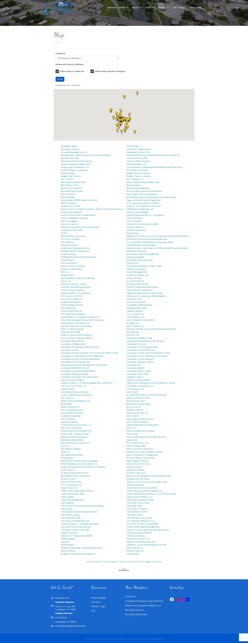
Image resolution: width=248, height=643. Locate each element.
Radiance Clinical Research (74, 437)
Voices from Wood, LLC (138, 539)
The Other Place (135, 515)
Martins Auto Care (136, 401)
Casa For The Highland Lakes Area (144, 206)
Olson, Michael (68, 419)
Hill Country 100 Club (71, 296)
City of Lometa (134, 221)
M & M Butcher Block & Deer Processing (146, 395)
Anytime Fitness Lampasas (74, 170)
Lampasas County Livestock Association (80, 359)
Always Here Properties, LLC (75, 167)
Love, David (132, 392)
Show (60, 79)
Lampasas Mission (136, 368)
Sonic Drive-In (68, 470)
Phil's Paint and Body (71, 428)
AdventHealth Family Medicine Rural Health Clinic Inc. (154, 155)
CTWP (64, 233)
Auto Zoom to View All (72, 71)
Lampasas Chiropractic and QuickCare (80, 347)
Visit (148, 7)
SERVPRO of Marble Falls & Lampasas (79, 461)
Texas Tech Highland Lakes (140, 500)
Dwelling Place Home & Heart (141, 245)
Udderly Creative (69, 533)
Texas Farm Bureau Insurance (142, 488)
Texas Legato (67, 497)
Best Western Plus (70, 185)
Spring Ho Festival (136, 470)
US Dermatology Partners (139, 533)
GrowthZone (157, 639)
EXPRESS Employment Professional (78, 257)
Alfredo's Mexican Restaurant (75, 164)
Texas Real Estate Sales (72, 500)
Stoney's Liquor (68, 479)
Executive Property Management (143, 254)
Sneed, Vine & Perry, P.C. (138, 464)
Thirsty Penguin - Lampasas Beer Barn (80, 524)
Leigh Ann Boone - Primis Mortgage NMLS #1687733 (86, 383)
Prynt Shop (132, 434)
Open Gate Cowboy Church (140, 419)
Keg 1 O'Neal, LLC (135, 326)
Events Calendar (111, 562)
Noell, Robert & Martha (72, 413)
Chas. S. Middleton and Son (74, 218)
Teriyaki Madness (135, 485)
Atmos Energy (68, 173)
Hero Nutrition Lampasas (139, 290)
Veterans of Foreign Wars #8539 (76, 536)
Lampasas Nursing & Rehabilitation (78, 371)
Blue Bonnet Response (138, 188)
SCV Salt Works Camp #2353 (141, 458)
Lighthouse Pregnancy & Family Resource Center (151, 383)
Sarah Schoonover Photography (142, 455)
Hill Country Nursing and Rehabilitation (146, 296)
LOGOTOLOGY (67, 389)
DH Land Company (70, 239)
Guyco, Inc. (66, 281)
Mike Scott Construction (138, 404)
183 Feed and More (70, 149)
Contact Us (157, 562)
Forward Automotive (71, 269)
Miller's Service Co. (70, 407)
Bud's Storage (68, 197)
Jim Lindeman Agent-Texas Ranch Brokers (82, 320)
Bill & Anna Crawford (71, 188)
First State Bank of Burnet (139, 260)
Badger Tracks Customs (138, 176)
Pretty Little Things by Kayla (75, 434)
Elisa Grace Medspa (136, 251)
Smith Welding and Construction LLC (79, 464)
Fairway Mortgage (135, 257)
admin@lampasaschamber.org (70, 626)
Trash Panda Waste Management (143, 527)
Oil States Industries (71, 416)
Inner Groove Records (71, 311)
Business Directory (94, 562)
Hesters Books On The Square (76, 293)
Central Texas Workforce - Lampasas (145, 215)
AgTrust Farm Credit (137, 158)
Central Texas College (137, 212)
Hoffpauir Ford (134, 299)
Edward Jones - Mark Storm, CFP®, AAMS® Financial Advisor (157, 248)
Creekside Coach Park (72, 230)
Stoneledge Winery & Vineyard (75, 476)
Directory (95, 602)
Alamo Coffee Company (138, 161)
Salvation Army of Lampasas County (145, 452)
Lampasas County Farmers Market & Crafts (148, 353)
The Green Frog (134, 506)
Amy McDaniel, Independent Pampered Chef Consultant (155, 167)
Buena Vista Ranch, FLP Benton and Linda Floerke (151, 197)
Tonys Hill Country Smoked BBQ (142, 524)
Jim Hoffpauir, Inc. (136, 317)
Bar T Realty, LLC (135, 179)
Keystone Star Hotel (70, 332)
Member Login (98, 606)
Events (162, 7)
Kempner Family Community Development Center (152, 329)
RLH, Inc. (65, 446)
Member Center (116, 7)
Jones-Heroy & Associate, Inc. (75, 323)
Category (60, 53)
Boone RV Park (68, 194)
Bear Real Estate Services (73, 182)
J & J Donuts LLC (135, 314)
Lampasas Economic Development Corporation (84, 365)
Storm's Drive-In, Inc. (71, 482)
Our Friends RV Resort (137, 422)
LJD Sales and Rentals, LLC (140, 386)
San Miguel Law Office (72, 455)
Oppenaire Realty (69, 422)
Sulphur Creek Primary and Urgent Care (147, 482)
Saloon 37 (65, 452)
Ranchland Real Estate (72, 440)
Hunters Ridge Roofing (72, 305)
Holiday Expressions (71, 302)
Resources (196, 7)
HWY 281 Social (68, 308)
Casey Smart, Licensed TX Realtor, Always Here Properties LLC (92, 209)
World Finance (68, 551)
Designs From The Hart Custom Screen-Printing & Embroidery (158, 236)
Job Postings (144, 562)
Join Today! (179, 7)
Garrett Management (137, 272)
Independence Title (136, 308)
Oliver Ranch (133, 416)
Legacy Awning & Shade (138, 380)
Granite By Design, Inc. (138, 275)
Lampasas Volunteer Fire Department (79, 377)
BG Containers (134, 185)
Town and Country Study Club (76, 527)
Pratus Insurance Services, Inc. (76, 431)
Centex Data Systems (71, 212)
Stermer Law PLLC (136, 473)
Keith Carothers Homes (72, 329)
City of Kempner (135, 218)
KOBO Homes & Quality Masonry (76, 335)
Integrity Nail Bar (135, 311)
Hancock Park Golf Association (76, 287)
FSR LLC (65, 272)
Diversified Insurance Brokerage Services (147, 239)
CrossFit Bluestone (136, 230)
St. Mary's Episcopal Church (75, 473)
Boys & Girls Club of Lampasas (142, 194)
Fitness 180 (132, 263)
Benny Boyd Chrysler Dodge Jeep (143, 182)
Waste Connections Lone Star (141, 542)
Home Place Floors (136, 302)
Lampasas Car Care (136, 344)
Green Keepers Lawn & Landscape (78, 278)
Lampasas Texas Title (137, 374)
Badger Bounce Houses (138, 173)
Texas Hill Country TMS (72, 494)
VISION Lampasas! (136, 536)
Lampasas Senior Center (139, 371)
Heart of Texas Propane (72, 290)
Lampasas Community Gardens (142, 347)
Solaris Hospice (134, 467)
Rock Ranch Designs (71, 449)
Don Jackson (67, 242)
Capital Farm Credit (70, 206)
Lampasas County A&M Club (141, 350)
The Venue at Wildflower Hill (75, 521)
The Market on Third (137, 512)
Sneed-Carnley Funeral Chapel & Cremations (83, 467)
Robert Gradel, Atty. (136, 446)
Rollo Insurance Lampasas (140, 449)
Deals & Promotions (128, 562)
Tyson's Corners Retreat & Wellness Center (148, 530)
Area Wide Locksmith (137, 170)
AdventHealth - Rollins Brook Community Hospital (86, 155)
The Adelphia (67, 503)
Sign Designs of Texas (137, 461)
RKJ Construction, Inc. (138, 443)
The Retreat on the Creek (139, 518)
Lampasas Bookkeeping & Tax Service (145, 341)
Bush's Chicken (68, 203)
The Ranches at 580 (70, 518)
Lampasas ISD (134, 365)
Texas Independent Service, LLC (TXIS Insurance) (151, 494)
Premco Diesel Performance (140, 431)
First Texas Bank (69, 263)
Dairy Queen (133, 233)
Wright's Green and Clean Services (78, 554)
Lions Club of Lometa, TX (73, 386)
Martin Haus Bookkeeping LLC (76, 401)
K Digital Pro (133, 323)
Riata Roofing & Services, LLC (75, 443)
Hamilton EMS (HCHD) (138, 284)
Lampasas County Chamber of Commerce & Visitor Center (90, 353)
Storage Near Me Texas (138, 479)
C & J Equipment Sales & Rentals (143, 203)
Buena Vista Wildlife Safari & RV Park (79, 200)
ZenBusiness (133, 554)
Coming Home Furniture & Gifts (142, 224)
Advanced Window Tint (138, 152)
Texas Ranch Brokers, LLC (140, 497)
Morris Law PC (134, 407)
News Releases (98, 597)
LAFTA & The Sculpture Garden (76, 338)
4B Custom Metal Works (138, 149)
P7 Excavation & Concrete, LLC (76, 425)
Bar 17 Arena (67, 179)
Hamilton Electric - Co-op (73, 284)
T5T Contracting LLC (71, 485)
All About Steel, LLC (137, 164)
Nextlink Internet (135, 410)
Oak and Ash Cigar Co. (138, 413)
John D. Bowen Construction (141, 320)
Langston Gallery (135, 377)
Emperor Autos (68, 254)
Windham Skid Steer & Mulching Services (81, 548)
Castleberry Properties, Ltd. (140, 209)
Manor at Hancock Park (138, 398)
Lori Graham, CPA (135, 389)
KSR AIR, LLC (133, 335)
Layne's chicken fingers (72, 380)
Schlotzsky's (67, 458)
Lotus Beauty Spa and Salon (75, 392)
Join (93, 610)
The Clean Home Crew (138, 503)
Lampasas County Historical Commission (147, 356)
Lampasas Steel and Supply (74, 374)
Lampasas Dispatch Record (140, 362)
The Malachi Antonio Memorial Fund (79, 512)
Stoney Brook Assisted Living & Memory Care (149, 476)
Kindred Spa (133, 332)
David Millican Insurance (73, 236)
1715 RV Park (133, 146)
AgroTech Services (70, 158)
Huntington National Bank (139, 305)
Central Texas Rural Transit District (78, 215)
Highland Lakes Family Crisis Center (145, 293)
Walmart (65, 542)
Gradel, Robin (67, 275)
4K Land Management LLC (74, 152)
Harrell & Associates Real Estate (142, 287)
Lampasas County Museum (140, 359)
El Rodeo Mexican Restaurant (75, 251)
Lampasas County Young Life (75, 362)
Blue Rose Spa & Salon (72, 191)
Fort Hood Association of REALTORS (144, 266)
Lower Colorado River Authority (76, 395)
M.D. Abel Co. (67, 398)
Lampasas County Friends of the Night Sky (82, 356)
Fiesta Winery (67, 260)
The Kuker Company (137, 509)
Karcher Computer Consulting (76, 326)
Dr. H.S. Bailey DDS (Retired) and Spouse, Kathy (150, 242)
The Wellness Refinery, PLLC (141, 521)
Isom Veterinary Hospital (73, 314)
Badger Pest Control (71, 176)
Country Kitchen (135, 227)
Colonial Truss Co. (70, 224)
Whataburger (67, 544)
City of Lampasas (69, 221)
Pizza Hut (131, 428)
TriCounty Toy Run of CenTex (75, 530)
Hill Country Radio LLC (72, 299)
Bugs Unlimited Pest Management (144, 200)
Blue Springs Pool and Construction (144, 191)
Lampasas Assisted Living (139, 338)
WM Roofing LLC (135, 548)
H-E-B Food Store (135, 281)
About (135, 7)
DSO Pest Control (69, 245)
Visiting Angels (68, 539)
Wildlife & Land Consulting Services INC (146, 544)
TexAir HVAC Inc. (69, 488)
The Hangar (66, 509)
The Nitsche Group (70, 515)
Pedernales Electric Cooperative (142, 425)
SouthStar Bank (68, 146)
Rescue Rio (132, 440)
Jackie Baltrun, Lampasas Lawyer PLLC (80, 317)
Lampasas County (70, 350)
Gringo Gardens (134, 278)
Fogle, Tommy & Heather (73, 266)
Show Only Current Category (110, 71)
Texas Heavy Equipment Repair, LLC (145, 491)
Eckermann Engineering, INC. (75, 248)
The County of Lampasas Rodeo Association (82, 506)
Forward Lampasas (136, 269)
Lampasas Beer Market (72, 341)
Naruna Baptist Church (72, 410)
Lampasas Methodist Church (75, 368)
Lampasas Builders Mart (73, 344)
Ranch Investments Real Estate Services (146, 437)
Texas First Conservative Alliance (77, 491)
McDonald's (66, 404)
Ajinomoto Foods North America (76, 161)
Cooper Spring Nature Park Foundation (80, 227)
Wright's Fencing (135, 551)
